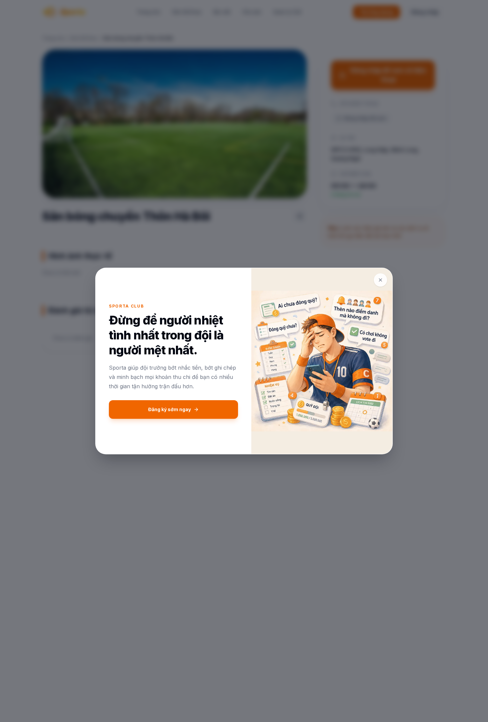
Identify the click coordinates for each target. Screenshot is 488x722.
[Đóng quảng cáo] (380, 280)
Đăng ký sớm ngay (169, 409)
